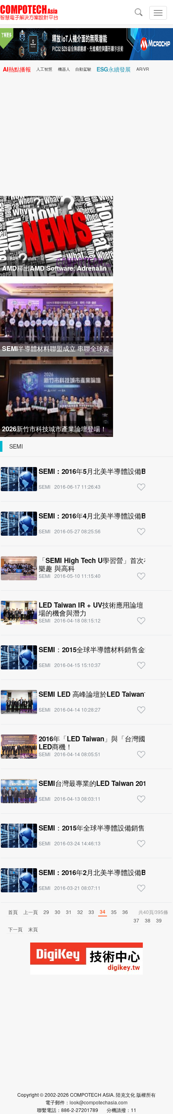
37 (136, 920)
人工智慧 (44, 69)
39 (159, 920)
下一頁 (15, 929)
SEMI (16, 446)
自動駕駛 (83, 69)
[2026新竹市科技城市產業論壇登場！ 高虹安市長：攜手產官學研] (56, 395)
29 (46, 911)
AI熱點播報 (17, 69)
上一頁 (30, 911)
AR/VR (142, 69)
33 (91, 911)
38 (147, 920)
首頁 (13, 911)
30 (57, 911)
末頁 (33, 929)
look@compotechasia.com (99, 1102)
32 (80, 911)
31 (69, 911)
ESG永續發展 (114, 69)
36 (125, 911)
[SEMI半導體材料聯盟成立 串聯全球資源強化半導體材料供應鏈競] (56, 315)
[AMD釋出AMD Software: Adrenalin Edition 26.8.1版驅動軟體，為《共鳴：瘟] (56, 235)
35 (114, 911)
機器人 (64, 69)
